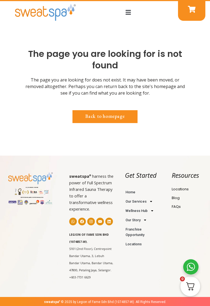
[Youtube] (100, 221)
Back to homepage (105, 116)
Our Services (136, 201)
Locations (134, 244)
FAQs (176, 206)
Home (130, 192)
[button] (128, 12)
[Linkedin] (109, 221)
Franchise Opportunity (135, 232)
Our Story (133, 220)
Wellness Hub (137, 211)
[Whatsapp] (73, 221)
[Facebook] (82, 221)
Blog (176, 197)
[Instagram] (91, 221)
